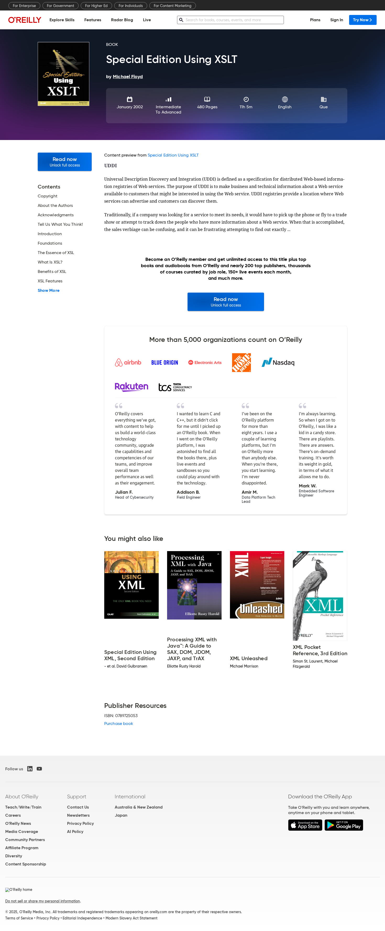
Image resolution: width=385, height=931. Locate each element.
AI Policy (75, 831)
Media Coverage (21, 831)
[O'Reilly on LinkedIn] (29, 768)
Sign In (336, 20)
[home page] (24, 20)
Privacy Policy (80, 823)
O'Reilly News (18, 823)
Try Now (360, 20)
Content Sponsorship (25, 864)
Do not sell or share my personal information (42, 901)
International (130, 796)
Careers (13, 815)
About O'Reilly (21, 796)
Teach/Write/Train (23, 807)
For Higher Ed (96, 5)
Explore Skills (62, 20)
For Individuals (131, 5)
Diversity (13, 856)
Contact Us (78, 807)
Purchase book (118, 723)
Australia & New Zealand (139, 807)
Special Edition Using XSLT (173, 155)
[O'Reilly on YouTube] (39, 768)
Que (324, 106)
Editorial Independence (82, 918)
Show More (48, 290)
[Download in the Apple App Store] (305, 829)
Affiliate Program (21, 848)
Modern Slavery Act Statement (131, 918)
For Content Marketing (172, 5)
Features (92, 20)
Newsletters (78, 815)
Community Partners (25, 839)
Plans (315, 20)
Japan (121, 815)
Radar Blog (122, 20)
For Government (60, 5)
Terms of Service (19, 918)
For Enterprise (24, 5)
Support (76, 796)
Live (147, 20)
